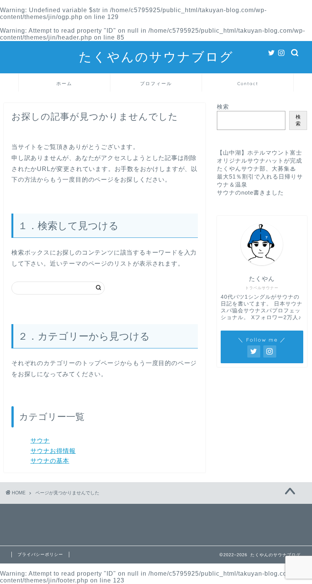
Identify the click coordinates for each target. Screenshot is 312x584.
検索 (223, 106)
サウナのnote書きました (250, 192)
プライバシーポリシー (40, 554)
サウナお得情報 (53, 451)
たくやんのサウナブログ (156, 56)
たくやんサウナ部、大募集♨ (256, 168)
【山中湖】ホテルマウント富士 (259, 152)
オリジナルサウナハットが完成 (259, 160)
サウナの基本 (49, 460)
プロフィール (156, 83)
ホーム (64, 83)
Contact (247, 83)
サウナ (40, 440)
